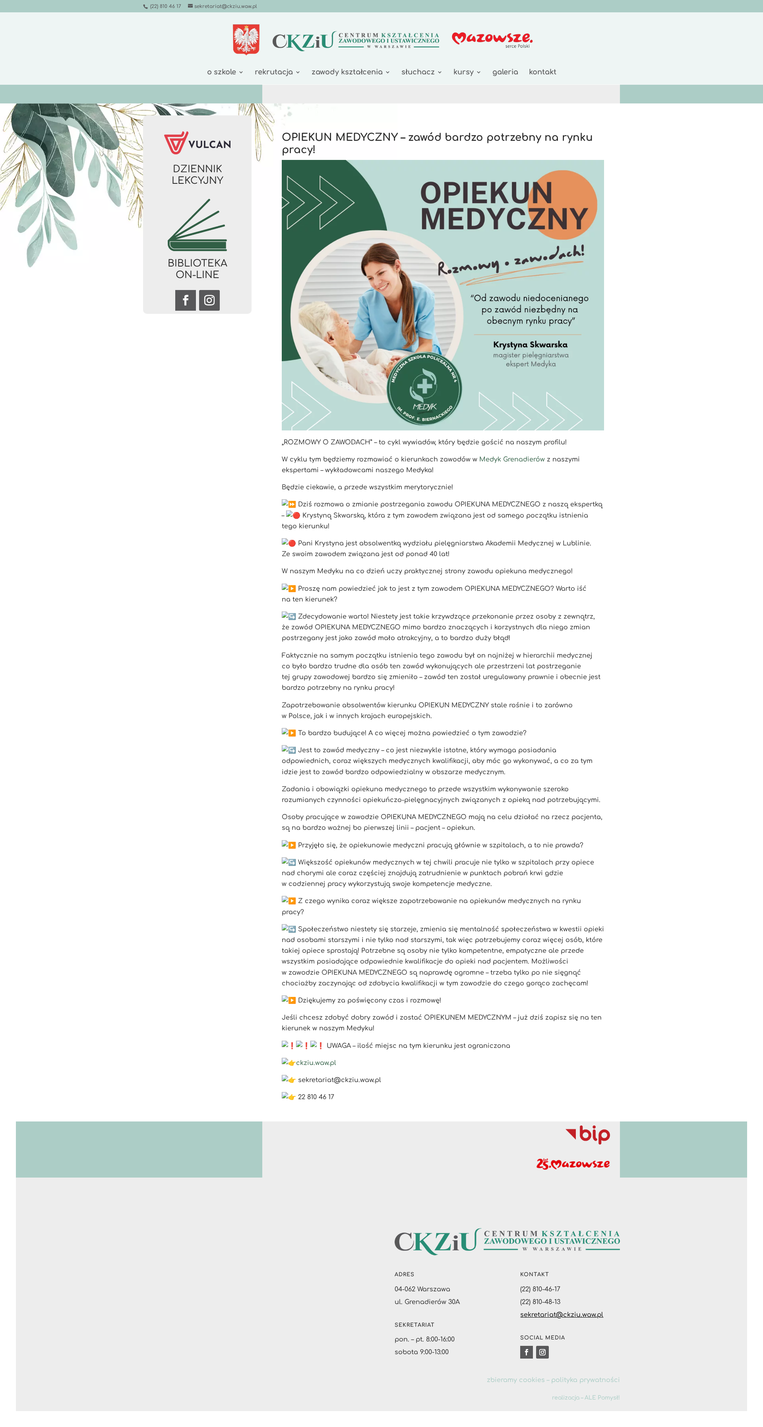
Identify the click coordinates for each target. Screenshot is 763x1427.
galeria (505, 72)
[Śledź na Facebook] (185, 300)
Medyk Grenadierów (512, 459)
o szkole (221, 72)
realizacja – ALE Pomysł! (586, 1398)
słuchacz (418, 72)
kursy (463, 72)
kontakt (542, 72)
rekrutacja (274, 72)
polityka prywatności (585, 1380)
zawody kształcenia (347, 72)
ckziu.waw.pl (316, 1063)
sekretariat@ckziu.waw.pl (561, 1314)
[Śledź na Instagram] (209, 300)
